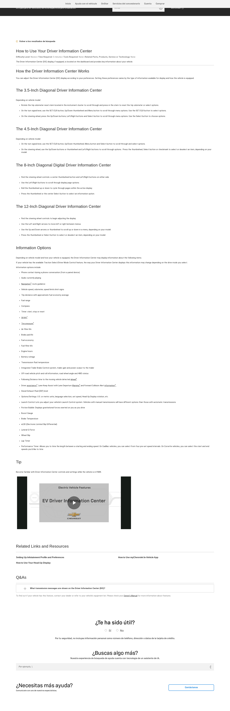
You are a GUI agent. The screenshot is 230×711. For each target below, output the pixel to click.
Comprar (160, 4)
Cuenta (147, 4)
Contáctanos (191, 688)
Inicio (68, 4)
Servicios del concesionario (126, 4)
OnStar (104, 4)
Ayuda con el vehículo (86, 4)
